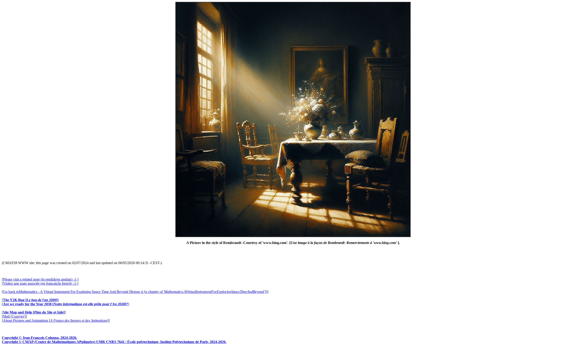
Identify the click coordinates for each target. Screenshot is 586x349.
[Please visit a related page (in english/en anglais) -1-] (40, 279)
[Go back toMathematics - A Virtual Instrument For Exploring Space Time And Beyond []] (135, 292)
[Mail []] (14, 316)
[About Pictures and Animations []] (56, 320)
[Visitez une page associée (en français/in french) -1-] (40, 283)
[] (30, 300)
